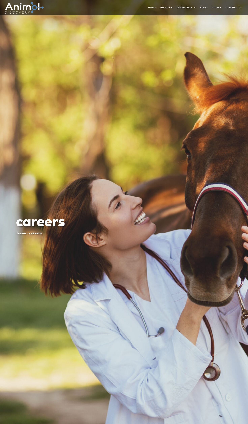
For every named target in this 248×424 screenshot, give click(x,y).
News (203, 7)
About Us (166, 7)
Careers (216, 7)
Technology (184, 7)
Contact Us (233, 7)
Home (152, 7)
